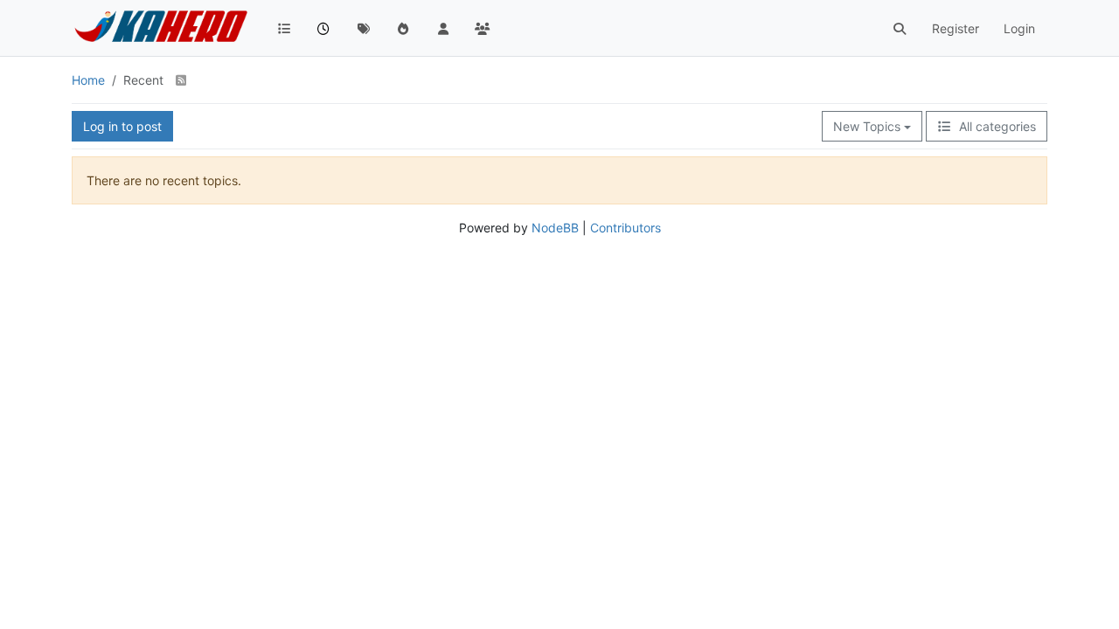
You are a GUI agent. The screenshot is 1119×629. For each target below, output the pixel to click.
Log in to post (122, 126)
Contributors (625, 227)
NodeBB (555, 227)
